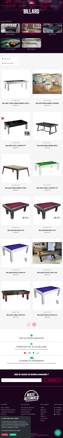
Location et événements (7, 412)
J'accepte (13, 434)
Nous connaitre (5, 407)
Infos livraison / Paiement (27, 407)
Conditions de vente (26, 410)
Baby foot (43, 410)
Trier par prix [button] (7, 59)
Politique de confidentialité (28, 414)
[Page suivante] (34, 324)
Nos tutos (3, 414)
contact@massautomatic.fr (42, 435)
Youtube (58, 414)
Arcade (42, 420)
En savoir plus (5, 430)
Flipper (42, 407)
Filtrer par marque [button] (9, 63)
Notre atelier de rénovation (8, 410)
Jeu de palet (44, 418)
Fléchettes (43, 412)
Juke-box (43, 416)
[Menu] (60, 2)
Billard (42, 414)
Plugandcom (37, 436)
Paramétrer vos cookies (14, 430)
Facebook (59, 407)
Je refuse (4, 434)
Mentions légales (25, 412)
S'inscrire (52, 380)
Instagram (59, 410)
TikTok (58, 412)
